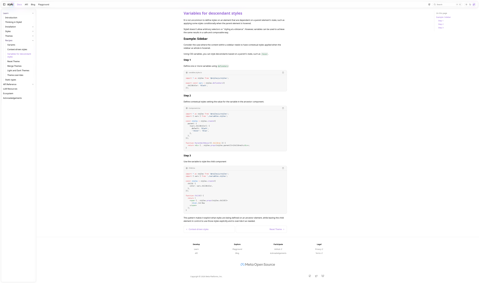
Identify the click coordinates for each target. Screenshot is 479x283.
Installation (10, 26)
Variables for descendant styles (19, 55)
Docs (19, 4)
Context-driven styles (17, 49)
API (26, 4)
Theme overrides (15, 75)
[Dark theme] (470, 4)
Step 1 (187, 59)
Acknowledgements (12, 98)
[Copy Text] (283, 72)
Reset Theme (13, 61)
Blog (33, 4)
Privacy (318, 249)
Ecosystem (8, 93)
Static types (10, 79)
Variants (11, 44)
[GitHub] (429, 4)
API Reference (9, 84)
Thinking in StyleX (13, 22)
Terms (318, 253)
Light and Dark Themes (18, 70)
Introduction (11, 17)
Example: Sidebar (196, 39)
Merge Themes (14, 66)
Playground (43, 4)
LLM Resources (10, 88)
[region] (235, 83)
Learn (196, 249)
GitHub (277, 249)
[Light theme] (466, 4)
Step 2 (187, 95)
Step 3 (187, 155)
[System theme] (474, 4)
